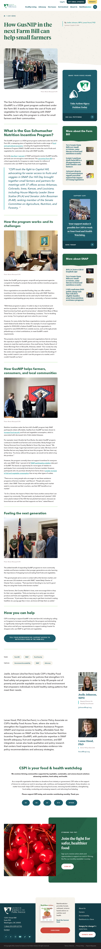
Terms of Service (69, 946)
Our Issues (52, 7)
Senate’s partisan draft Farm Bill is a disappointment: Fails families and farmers (74, 162)
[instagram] (15, 937)
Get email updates (76, 2)
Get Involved (63, 7)
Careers (82, 912)
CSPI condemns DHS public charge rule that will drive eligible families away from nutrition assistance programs (75, 294)
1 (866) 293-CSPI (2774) (13, 926)
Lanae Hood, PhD (89, 22)
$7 (47, 803)
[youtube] (20, 937)
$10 (58, 803)
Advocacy (42, 7)
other (71, 803)
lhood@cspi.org (84, 752)
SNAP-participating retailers (41, 463)
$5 (37, 803)
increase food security (12, 432)
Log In (62, 2)
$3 (26, 803)
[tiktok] (25, 937)
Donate (92, 2)
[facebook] (6, 937)
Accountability (84, 916)
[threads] (11, 937)
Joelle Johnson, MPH (74, 22)
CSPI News (12, 16)
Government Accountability (22, 663)
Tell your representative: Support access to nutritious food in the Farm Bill (30, 638)
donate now (87, 934)
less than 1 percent (17, 156)
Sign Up (67, 866)
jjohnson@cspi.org (85, 707)
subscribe (55, 930)
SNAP (27, 657)
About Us (73, 7)
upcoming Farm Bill (45, 158)
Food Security (38, 657)
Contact (7, 930)
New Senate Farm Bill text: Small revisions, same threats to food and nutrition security (74, 149)
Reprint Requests (91, 946)
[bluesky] (30, 937)
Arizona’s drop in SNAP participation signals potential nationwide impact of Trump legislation (75, 175)
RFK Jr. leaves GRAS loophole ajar (75, 270)
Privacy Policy (80, 946)
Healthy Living (30, 7)
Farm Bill (17, 657)
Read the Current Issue (63, 921)
